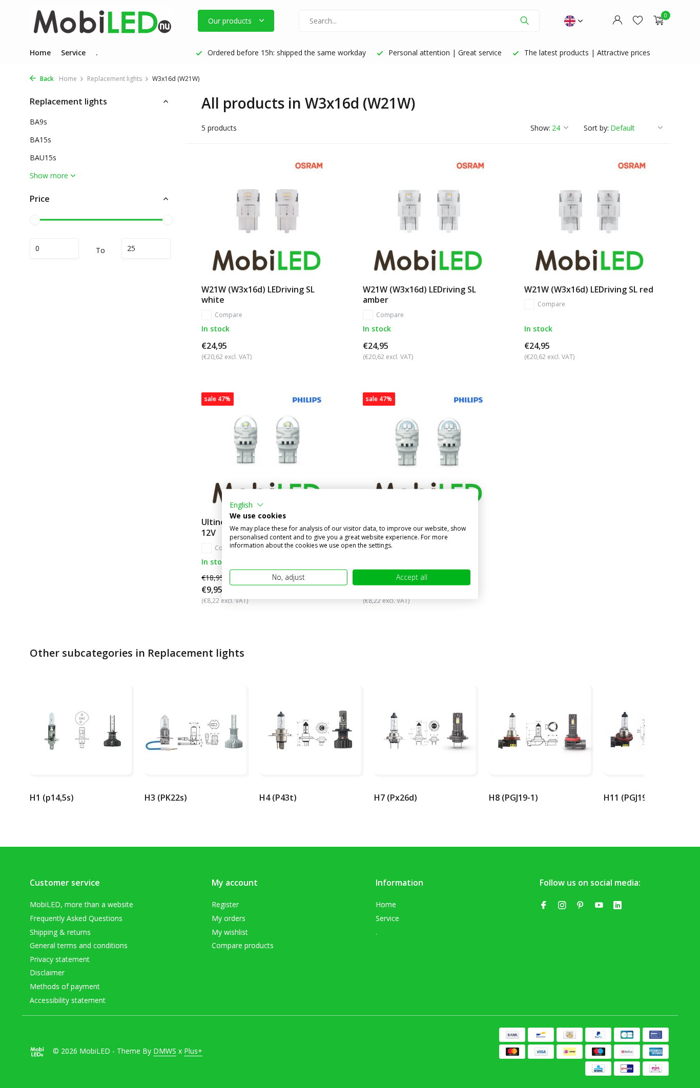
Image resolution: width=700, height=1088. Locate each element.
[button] (247, 505)
